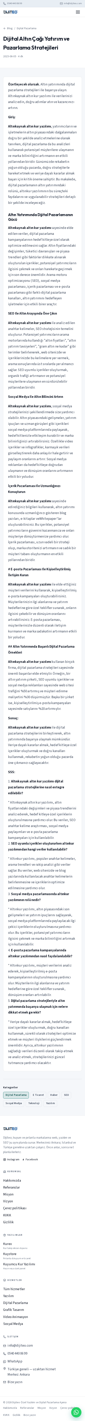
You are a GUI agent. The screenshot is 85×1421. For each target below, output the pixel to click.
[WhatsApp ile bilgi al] (76, 1412)
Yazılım (50, 1103)
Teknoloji (34, 1103)
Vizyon (8, 1201)
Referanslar (11, 1187)
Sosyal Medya (14, 1103)
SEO (66, 1095)
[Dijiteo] (10, 12)
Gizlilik (8, 1222)
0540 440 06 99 (14, 3)
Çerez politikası (14, 1208)
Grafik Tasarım (13, 1310)
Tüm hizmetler (14, 1289)
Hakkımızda (12, 1180)
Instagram (13, 1160)
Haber (54, 1095)
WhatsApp (15, 1361)
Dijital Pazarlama (26, 28)
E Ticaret (38, 1095)
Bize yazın (15, 1382)
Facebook (32, 1160)
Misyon (8, 1194)
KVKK (7, 1215)
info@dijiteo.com (73, 3)
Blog (10, 28)
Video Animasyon (15, 1317)
